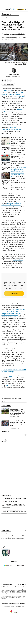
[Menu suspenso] (2, 9)
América (7, 435)
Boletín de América (6, 533)
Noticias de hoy (21, 606)
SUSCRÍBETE (20, 9)
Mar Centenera (14, 74)
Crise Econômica (5, 17)
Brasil (2, 435)
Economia (6, 14)
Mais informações (4, 441)
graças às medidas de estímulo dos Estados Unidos (11, 204)
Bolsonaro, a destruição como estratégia (15, 498)
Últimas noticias (6, 495)
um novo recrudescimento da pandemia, (11, 128)
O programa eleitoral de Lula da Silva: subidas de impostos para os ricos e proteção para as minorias (13, 506)
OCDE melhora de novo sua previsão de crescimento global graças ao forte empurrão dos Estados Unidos (18, 412)
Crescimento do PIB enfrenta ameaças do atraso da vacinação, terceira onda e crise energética (5, 184)
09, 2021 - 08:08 (17, 76)
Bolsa (25, 17)
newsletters (5, 530)
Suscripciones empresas (8, 606)
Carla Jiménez (20, 427)
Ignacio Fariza (13, 416)
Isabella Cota (13, 427)
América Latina (6, 90)
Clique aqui (14, 293)
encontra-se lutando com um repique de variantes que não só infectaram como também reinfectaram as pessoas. (13, 312)
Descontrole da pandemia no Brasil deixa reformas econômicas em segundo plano (18, 423)
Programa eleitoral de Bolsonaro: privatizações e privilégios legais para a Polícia (13, 510)
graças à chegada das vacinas (11, 110)
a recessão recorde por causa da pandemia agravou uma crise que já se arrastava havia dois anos (18, 171)
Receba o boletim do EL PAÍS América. (12, 398)
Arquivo (3, 547)
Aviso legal (16, 603)
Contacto (4, 603)
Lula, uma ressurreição (11, 501)
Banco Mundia (19, 96)
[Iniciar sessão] (25, 9)
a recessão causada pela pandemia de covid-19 (13, 93)
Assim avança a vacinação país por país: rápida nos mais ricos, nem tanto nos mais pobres (5, 149)
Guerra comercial (19, 17)
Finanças (12, 17)
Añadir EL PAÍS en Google (9, 84)
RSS (14, 606)
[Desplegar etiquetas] (25, 435)
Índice (17, 606)
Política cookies (22, 603)
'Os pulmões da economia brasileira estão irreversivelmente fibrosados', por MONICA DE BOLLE (5, 166)
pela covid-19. (18, 260)
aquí (23, 444)
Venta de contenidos (10, 603)
